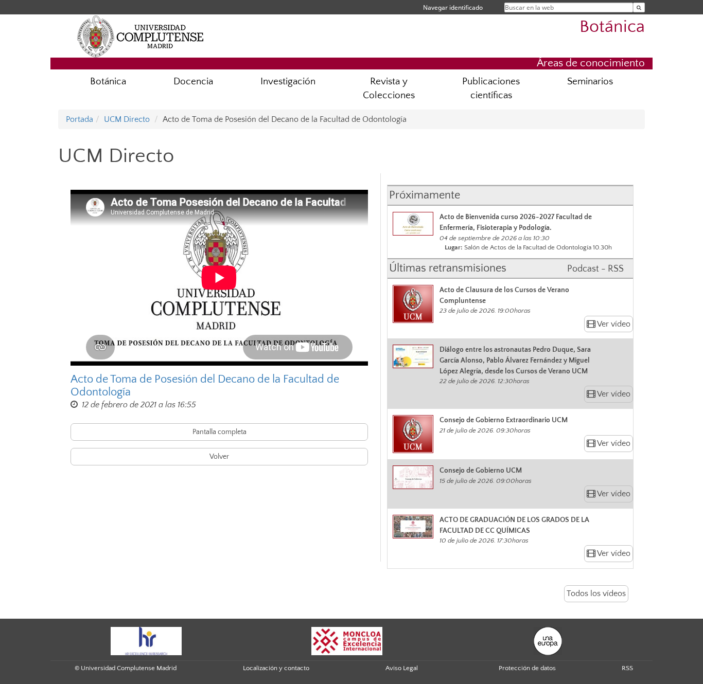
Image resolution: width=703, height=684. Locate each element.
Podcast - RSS (595, 269)
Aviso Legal (401, 668)
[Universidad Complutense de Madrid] (140, 36)
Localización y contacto (276, 668)
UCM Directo (127, 119)
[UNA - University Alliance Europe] (548, 640)
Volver (219, 457)
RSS (627, 668)
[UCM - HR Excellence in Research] (146, 640)
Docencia (193, 81)
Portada (79, 119)
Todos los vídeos (596, 593)
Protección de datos (527, 668)
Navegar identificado (453, 7)
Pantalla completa (219, 432)
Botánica (612, 27)
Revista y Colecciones (389, 88)
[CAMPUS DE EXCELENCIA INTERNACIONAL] (346, 640)
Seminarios (590, 81)
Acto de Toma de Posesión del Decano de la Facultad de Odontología (205, 386)
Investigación (287, 81)
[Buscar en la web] (639, 7)
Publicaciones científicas (491, 88)
